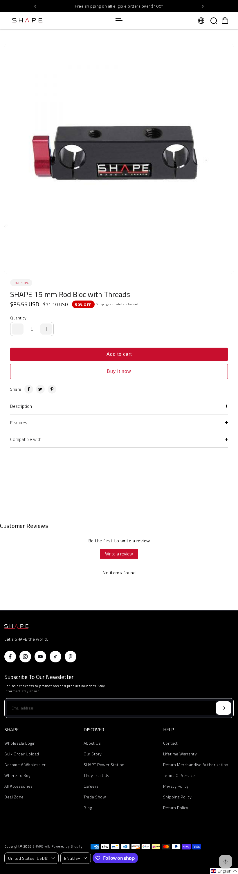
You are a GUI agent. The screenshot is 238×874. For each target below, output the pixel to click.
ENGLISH (72, 858)
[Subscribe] (223, 708)
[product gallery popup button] (223, 267)
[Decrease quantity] (18, 329)
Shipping (102, 304)
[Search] (213, 20)
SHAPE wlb (42, 846)
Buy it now (119, 371)
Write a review (119, 553)
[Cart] (225, 20)
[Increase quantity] (46, 329)
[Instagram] (25, 656)
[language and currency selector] (201, 20)
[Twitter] (40, 389)
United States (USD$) (28, 858)
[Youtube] (40, 656)
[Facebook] (28, 389)
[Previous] (35, 6)
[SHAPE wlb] (45, 20)
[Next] (202, 6)
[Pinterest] (52, 389)
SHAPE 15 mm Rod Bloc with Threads (70, 294)
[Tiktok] (55, 656)
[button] (224, 871)
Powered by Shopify (66, 846)
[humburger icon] (119, 20)
